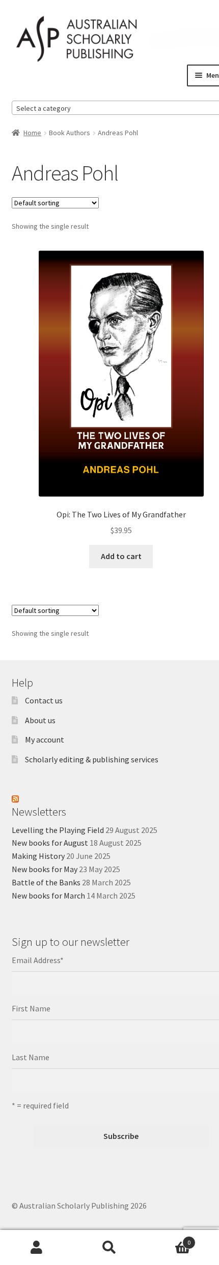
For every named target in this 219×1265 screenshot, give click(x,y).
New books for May (44, 869)
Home (32, 132)
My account (44, 739)
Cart (168, 1238)
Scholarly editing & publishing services (91, 759)
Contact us (44, 700)
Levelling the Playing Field (58, 830)
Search (109, 1247)
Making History (38, 856)
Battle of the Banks (46, 882)
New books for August (50, 843)
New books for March (48, 895)
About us (40, 720)
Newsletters (39, 812)
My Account (36, 1247)
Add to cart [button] (121, 556)
